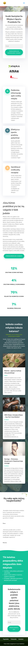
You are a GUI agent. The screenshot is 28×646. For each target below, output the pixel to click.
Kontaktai (21, 639)
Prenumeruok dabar (14, 256)
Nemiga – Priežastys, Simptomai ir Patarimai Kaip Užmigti (13, 461)
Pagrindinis (6, 639)
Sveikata (6, 419)
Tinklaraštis (13, 639)
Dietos (5, 375)
